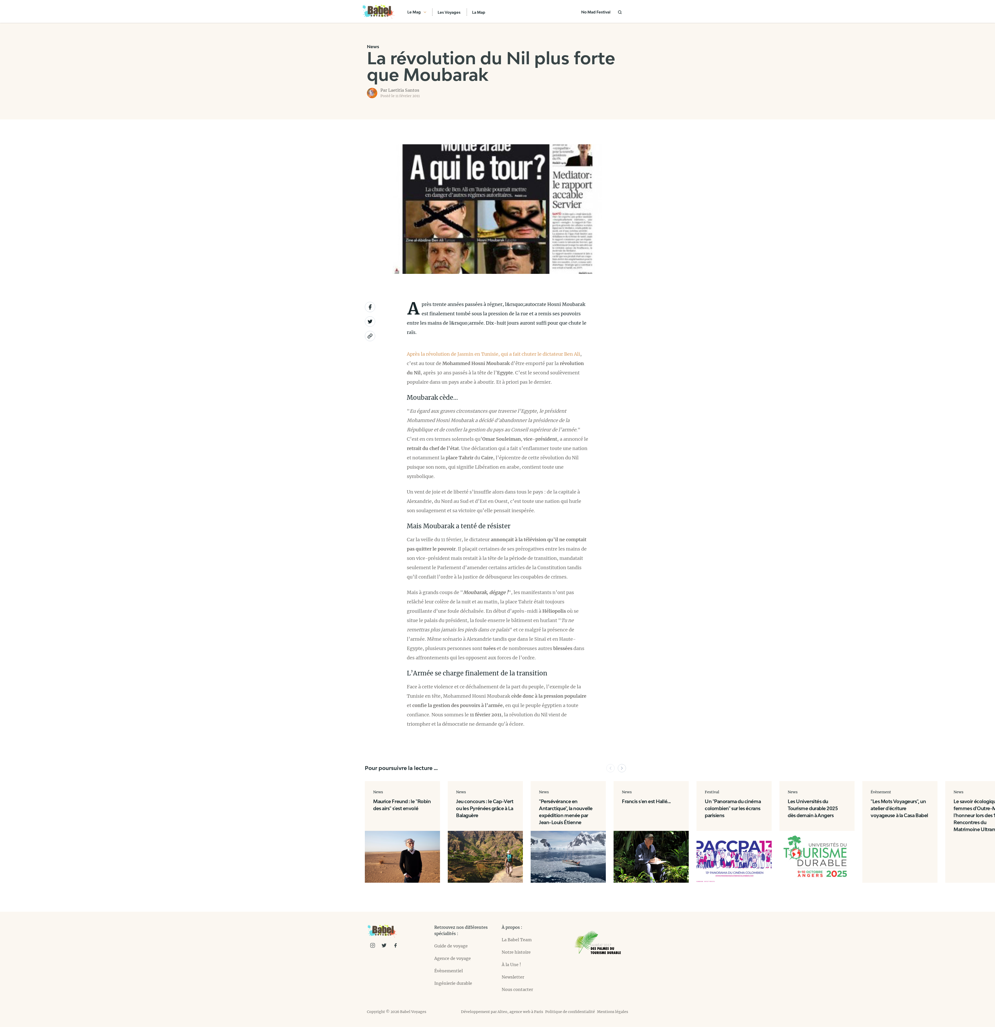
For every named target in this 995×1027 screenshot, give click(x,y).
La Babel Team (517, 939)
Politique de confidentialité (570, 1011)
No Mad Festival (595, 12)
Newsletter (513, 977)
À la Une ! (511, 964)
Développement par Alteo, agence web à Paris (502, 1011)
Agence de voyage (452, 958)
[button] (610, 768)
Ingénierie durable (453, 983)
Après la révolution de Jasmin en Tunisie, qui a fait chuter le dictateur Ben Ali (493, 354)
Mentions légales (612, 1011)
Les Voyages (449, 12)
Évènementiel (448, 970)
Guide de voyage (451, 945)
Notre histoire (516, 952)
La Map (478, 12)
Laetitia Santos (403, 90)
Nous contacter (517, 989)
